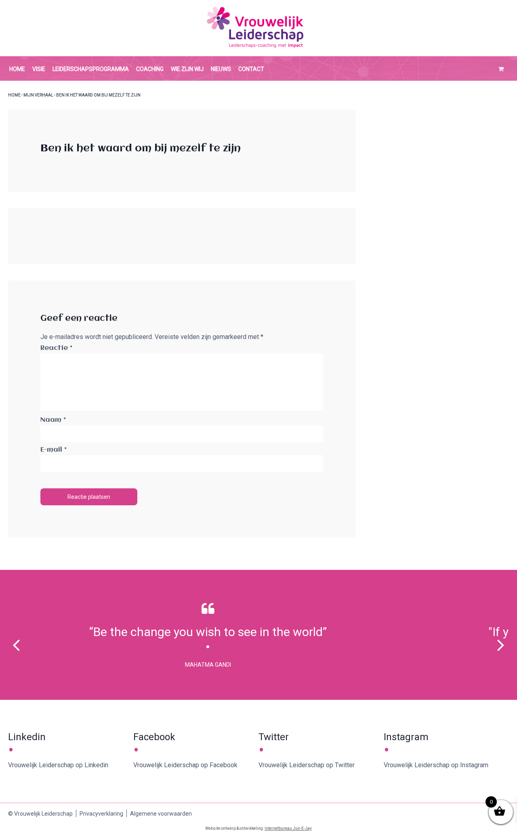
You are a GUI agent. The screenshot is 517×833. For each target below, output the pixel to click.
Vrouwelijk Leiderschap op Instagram (436, 765)
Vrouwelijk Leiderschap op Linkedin (58, 765)
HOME (14, 95)
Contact (251, 69)
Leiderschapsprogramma (91, 69)
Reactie (56, 348)
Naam (53, 419)
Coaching (150, 69)
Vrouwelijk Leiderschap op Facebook (185, 765)
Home (17, 69)
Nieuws (221, 69)
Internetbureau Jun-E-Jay (288, 828)
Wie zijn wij (187, 69)
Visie (38, 69)
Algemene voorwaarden (161, 813)
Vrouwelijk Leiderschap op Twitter (306, 765)
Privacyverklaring (101, 813)
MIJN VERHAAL (38, 95)
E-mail (53, 449)
